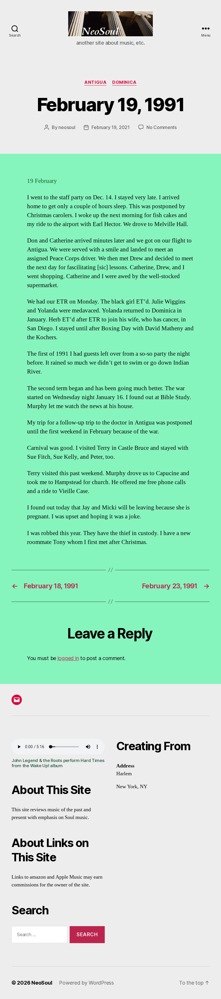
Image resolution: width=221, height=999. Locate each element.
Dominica (124, 82)
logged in (68, 658)
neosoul (66, 127)
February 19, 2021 (110, 127)
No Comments (161, 127)
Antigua (95, 82)
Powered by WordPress (86, 983)
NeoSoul (41, 983)
